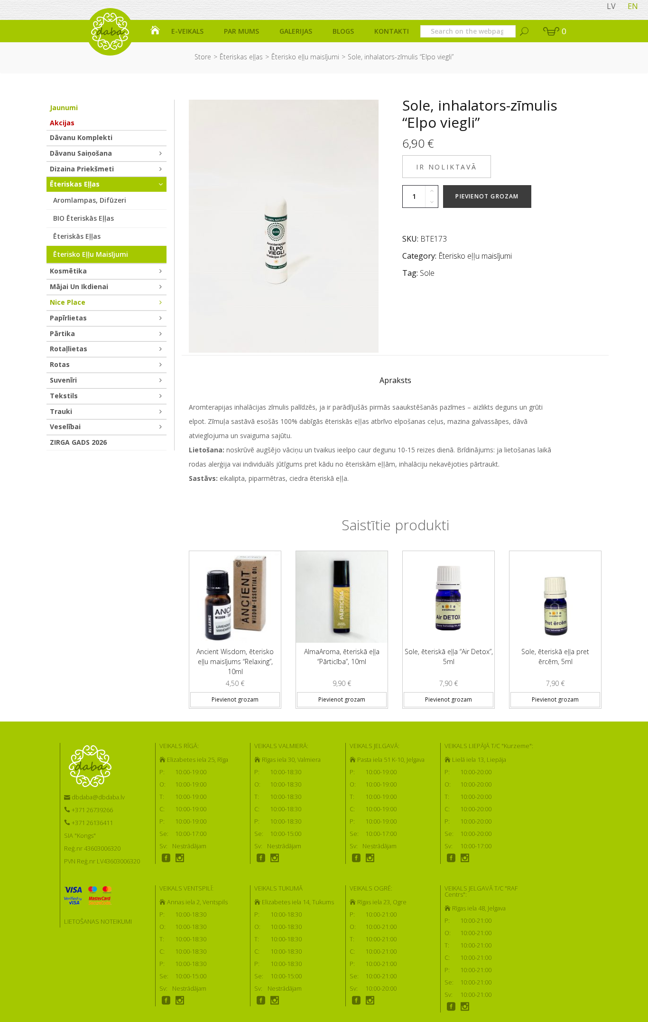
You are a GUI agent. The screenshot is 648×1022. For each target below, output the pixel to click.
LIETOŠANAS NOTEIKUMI (98, 921)
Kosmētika (68, 270)
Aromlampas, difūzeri (89, 200)
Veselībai (65, 426)
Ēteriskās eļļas (77, 236)
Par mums (241, 31)
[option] (235, 626)
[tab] (395, 382)
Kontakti (391, 31)
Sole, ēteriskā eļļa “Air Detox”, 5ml (449, 656)
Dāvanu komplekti (81, 137)
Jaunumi (64, 107)
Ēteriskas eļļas (241, 56)
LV (611, 6)
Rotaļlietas (68, 348)
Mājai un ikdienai (79, 286)
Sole (427, 273)
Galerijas (295, 31)
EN (633, 6)
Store (202, 56)
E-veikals (187, 31)
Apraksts (395, 380)
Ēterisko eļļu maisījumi (305, 56)
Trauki (61, 411)
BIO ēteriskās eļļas (83, 218)
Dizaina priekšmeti (82, 168)
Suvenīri (63, 379)
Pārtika (62, 333)
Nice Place (67, 302)
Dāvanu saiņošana (81, 153)
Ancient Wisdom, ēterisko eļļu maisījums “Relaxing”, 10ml (235, 661)
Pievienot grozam (486, 196)
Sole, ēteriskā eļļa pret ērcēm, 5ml (555, 656)
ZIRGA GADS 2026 (78, 442)
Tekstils (64, 395)
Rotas (60, 364)
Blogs (343, 31)
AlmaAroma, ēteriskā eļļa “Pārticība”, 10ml (342, 656)
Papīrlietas (68, 317)
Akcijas (62, 122)
